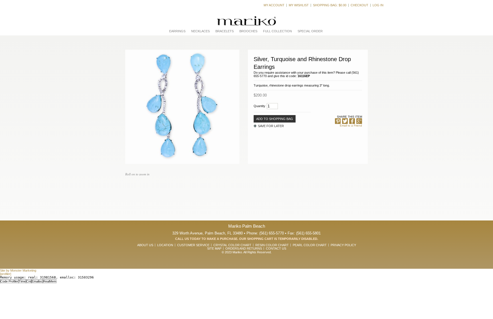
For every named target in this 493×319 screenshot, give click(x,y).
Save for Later (271, 126)
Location (165, 245)
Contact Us (276, 248)
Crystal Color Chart (232, 245)
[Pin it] (338, 121)
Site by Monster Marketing (18, 270)
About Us (145, 245)
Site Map (214, 248)
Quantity (259, 106)
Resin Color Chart (272, 245)
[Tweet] (345, 121)
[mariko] (246, 21)
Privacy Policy (343, 245)
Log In (378, 5)
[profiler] (5, 274)
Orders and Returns (243, 248)
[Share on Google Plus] (359, 121)
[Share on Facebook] (352, 121)
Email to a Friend (351, 125)
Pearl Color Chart (310, 245)
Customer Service (193, 245)
